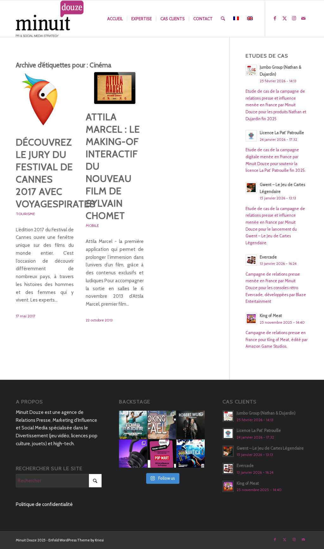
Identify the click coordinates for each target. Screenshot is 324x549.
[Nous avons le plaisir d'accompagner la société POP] (162, 454)
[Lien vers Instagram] (294, 18)
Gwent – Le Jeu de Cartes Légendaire (270, 448)
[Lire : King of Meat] (251, 318)
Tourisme (25, 213)
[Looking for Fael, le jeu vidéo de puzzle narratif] (162, 425)
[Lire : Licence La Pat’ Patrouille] (251, 135)
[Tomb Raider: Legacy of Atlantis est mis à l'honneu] (133, 425)
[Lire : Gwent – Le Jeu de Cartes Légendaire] (251, 187)
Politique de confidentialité (44, 504)
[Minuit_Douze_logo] (50, 18)
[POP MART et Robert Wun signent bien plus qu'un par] (191, 425)
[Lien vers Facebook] (275, 18)
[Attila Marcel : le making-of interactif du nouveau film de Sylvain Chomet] (115, 88)
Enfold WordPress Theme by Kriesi (76, 540)
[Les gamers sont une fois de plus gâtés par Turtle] (133, 454)
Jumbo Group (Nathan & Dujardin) (266, 413)
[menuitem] (115, 18)
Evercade (268, 257)
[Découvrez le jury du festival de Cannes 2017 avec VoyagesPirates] (45, 100)
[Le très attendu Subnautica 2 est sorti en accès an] (191, 454)
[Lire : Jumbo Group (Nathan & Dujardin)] (251, 70)
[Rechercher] (223, 18)
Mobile (92, 225)
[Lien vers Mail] (303, 18)
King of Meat (271, 315)
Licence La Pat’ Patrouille (282, 132)
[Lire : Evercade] (251, 260)
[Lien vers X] (284, 18)
